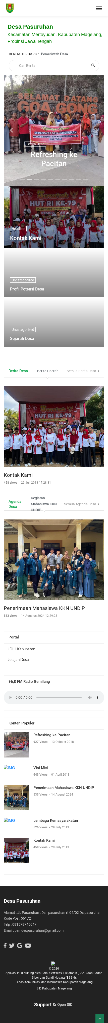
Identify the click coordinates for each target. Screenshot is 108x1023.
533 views (11, 616)
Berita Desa (35, 144)
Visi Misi (40, 768)
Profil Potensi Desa (27, 289)
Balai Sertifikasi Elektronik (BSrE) (64, 973)
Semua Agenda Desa (80, 504)
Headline (18, 229)
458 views (11, 482)
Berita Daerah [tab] (48, 371)
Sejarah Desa (22, 338)
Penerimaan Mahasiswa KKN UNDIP (44, 608)
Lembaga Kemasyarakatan (55, 820)
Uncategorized (23, 280)
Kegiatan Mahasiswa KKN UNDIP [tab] (44, 504)
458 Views (40, 847)
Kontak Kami (25, 238)
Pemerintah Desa (54, 54)
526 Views (40, 827)
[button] (11, 130)
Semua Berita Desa (82, 371)
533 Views (40, 794)
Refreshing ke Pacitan (54, 159)
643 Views (40, 774)
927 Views (40, 742)
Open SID (64, 1004)
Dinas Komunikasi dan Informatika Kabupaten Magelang (54, 982)
